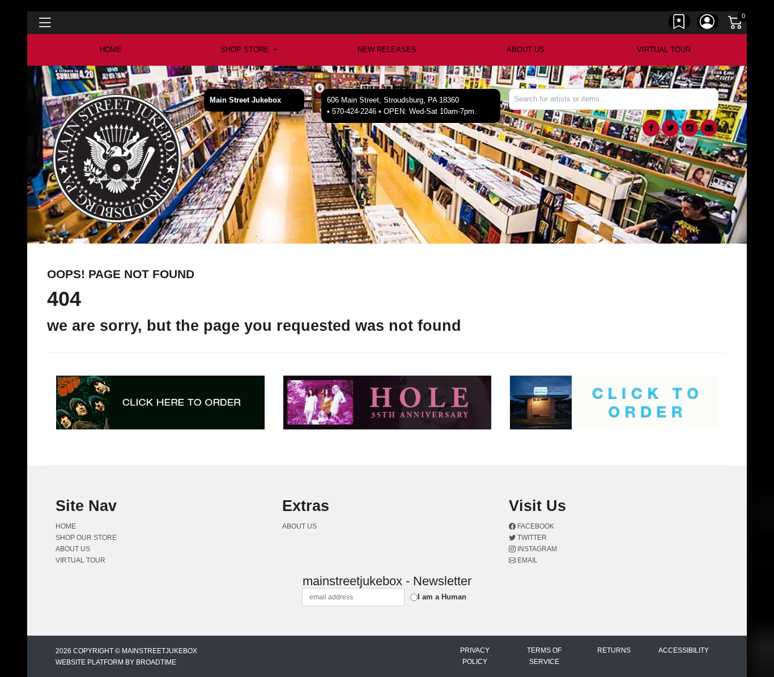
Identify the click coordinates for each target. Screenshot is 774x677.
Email (527, 560)
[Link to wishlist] (679, 24)
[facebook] (651, 128)
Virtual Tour (664, 49)
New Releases (387, 49)
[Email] (708, 128)
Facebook (535, 526)
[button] (248, 50)
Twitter (531, 538)
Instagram (536, 549)
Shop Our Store (86, 538)
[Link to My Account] (708, 24)
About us (526, 49)
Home (66, 526)
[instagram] (689, 128)
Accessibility (683, 650)
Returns (614, 650)
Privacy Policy (475, 656)
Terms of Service (544, 656)
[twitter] (670, 128)
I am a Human (442, 597)
